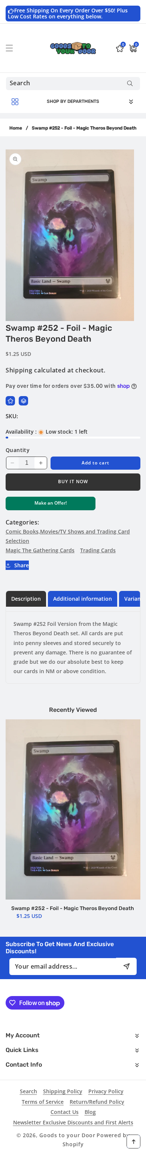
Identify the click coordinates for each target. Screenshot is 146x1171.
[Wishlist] (10, 400)
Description (26, 598)
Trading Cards (98, 550)
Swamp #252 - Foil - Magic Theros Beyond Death (72, 908)
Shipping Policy (62, 1091)
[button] (14, 48)
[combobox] (73, 83)
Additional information (82, 598)
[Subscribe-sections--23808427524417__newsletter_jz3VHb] (126, 966)
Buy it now (73, 481)
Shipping (19, 370)
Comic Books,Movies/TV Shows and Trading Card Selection (68, 536)
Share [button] (21, 565)
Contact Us (65, 1111)
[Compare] (23, 400)
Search (28, 1091)
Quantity (18, 450)
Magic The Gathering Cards (40, 550)
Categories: (22, 522)
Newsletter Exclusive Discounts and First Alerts (73, 1122)
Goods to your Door (67, 1135)
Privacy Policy (106, 1091)
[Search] (129, 83)
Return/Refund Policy (97, 1101)
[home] (72, 1162)
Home (15, 128)
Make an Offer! (50, 505)
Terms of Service (43, 1101)
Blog (90, 1111)
